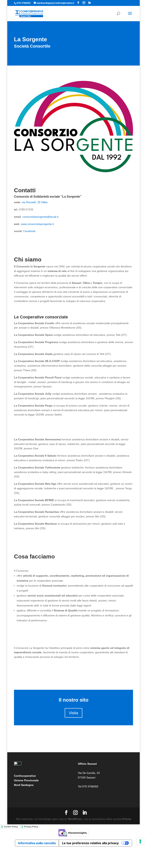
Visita (73, 713)
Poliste (126, 818)
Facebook (29, 231)
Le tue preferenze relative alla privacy (90, 843)
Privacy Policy (31, 826)
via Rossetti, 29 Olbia (35, 202)
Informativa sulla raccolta (37, 843)
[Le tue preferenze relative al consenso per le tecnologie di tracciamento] (140, 841)
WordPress (75, 818)
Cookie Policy (11, 826)
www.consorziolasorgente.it (37, 224)
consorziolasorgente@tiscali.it (40, 216)
